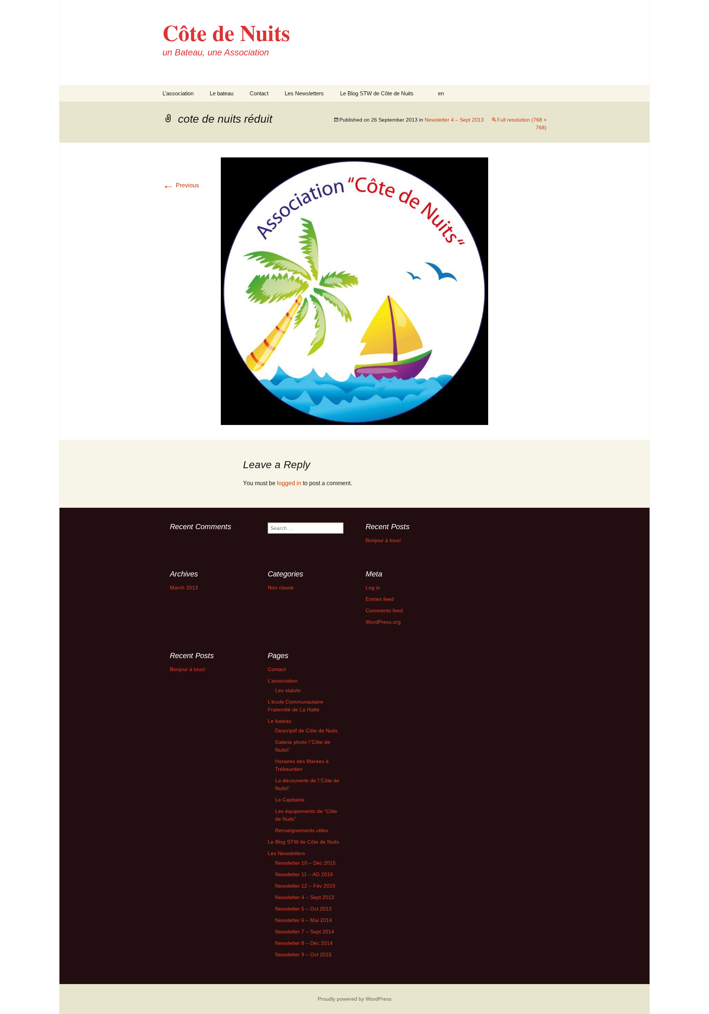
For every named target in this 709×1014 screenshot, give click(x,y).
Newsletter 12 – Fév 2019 (305, 886)
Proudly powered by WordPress (354, 999)
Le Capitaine (290, 800)
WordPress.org (383, 622)
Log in (373, 588)
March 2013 (184, 588)
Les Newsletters (304, 93)
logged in (289, 483)
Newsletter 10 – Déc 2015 (305, 863)
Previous (180, 185)
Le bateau (221, 93)
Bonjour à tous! (383, 540)
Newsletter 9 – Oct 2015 (303, 954)
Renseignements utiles (301, 830)
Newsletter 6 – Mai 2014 (303, 920)
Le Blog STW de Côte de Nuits (377, 93)
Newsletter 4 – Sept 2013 (454, 120)
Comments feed (384, 610)
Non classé (281, 588)
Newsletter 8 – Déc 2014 (304, 943)
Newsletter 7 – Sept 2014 (304, 932)
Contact (259, 93)
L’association (177, 93)
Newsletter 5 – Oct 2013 (303, 909)
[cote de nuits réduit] (354, 290)
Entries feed (380, 599)
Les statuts (288, 690)
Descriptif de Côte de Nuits (306, 731)
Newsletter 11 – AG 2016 (304, 874)
